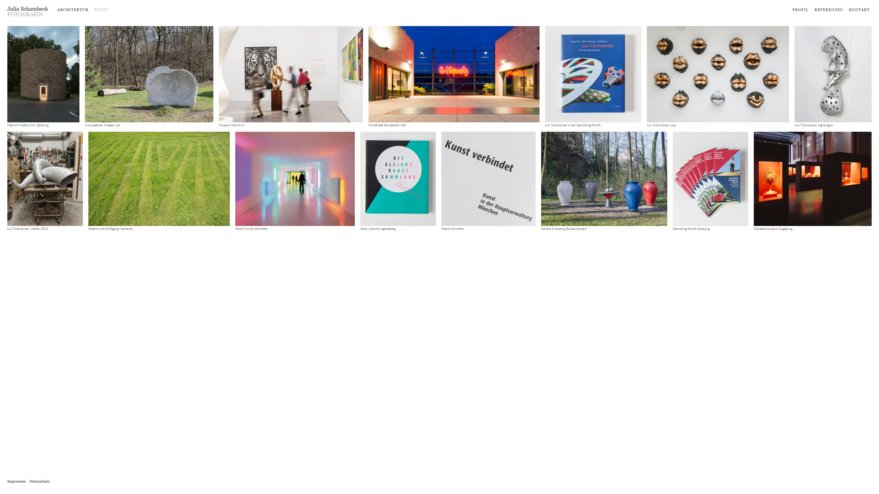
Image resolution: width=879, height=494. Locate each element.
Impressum (16, 481)
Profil (800, 10)
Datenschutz (40, 481)
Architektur (73, 10)
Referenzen (828, 10)
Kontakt (859, 10)
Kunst (101, 10)
